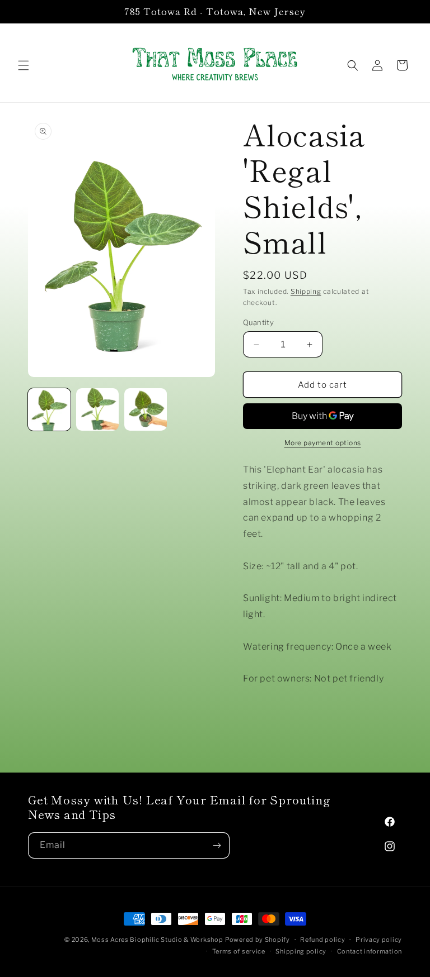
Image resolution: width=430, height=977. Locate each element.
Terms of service (238, 951)
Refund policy (322, 939)
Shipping (306, 291)
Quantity (258, 322)
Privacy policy (379, 939)
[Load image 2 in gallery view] (97, 409)
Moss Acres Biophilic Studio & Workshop (157, 939)
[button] (23, 65)
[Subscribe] (216, 845)
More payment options (322, 443)
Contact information (369, 951)
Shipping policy (300, 951)
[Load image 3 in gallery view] (145, 409)
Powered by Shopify (257, 939)
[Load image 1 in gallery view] (49, 409)
